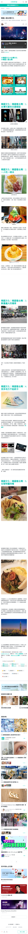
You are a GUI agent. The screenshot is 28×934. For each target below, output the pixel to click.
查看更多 (13, 917)
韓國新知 (8, 8)
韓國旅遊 (2, 8)
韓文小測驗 (22, 931)
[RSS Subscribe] (7, 932)
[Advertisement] (14, 288)
